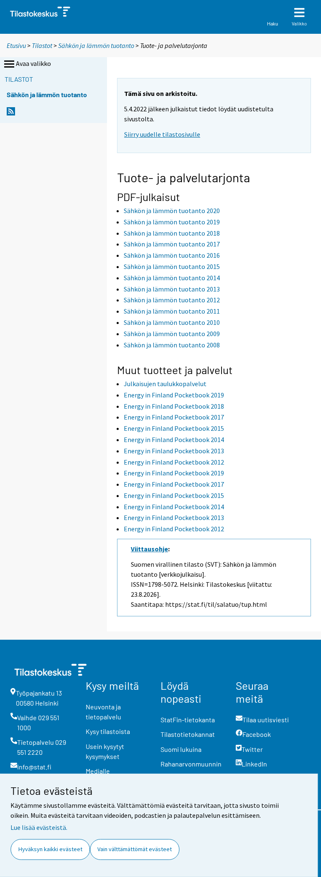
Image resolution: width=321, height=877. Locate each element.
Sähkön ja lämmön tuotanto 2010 (172, 322)
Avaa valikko (33, 63)
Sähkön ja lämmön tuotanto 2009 (172, 333)
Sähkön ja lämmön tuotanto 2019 (172, 222)
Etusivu (16, 45)
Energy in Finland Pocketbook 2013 (174, 451)
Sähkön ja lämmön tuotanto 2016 (172, 255)
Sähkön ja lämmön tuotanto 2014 (172, 278)
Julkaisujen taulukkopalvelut (165, 383)
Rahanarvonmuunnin (191, 764)
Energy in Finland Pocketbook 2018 (174, 406)
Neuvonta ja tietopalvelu (103, 712)
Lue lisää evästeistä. (38, 827)
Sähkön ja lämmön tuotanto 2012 (172, 300)
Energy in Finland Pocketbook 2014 (174, 439)
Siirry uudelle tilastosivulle (162, 134)
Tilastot (42, 45)
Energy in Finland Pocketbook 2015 (174, 428)
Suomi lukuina (180, 749)
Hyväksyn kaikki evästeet (50, 849)
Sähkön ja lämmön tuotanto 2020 (172, 210)
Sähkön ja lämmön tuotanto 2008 (172, 345)
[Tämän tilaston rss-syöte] (11, 114)
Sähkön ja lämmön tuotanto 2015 (172, 266)
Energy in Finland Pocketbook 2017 (174, 417)
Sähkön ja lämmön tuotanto (96, 45)
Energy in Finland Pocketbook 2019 (174, 395)
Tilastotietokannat (187, 734)
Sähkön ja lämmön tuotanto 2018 (172, 233)
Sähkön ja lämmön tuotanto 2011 (172, 311)
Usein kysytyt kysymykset (105, 751)
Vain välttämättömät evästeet (134, 849)
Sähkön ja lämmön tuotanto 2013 (172, 289)
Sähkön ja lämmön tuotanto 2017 (172, 244)
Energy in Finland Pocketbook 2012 (174, 462)
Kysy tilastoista (108, 731)
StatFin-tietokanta (187, 720)
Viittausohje (149, 549)
